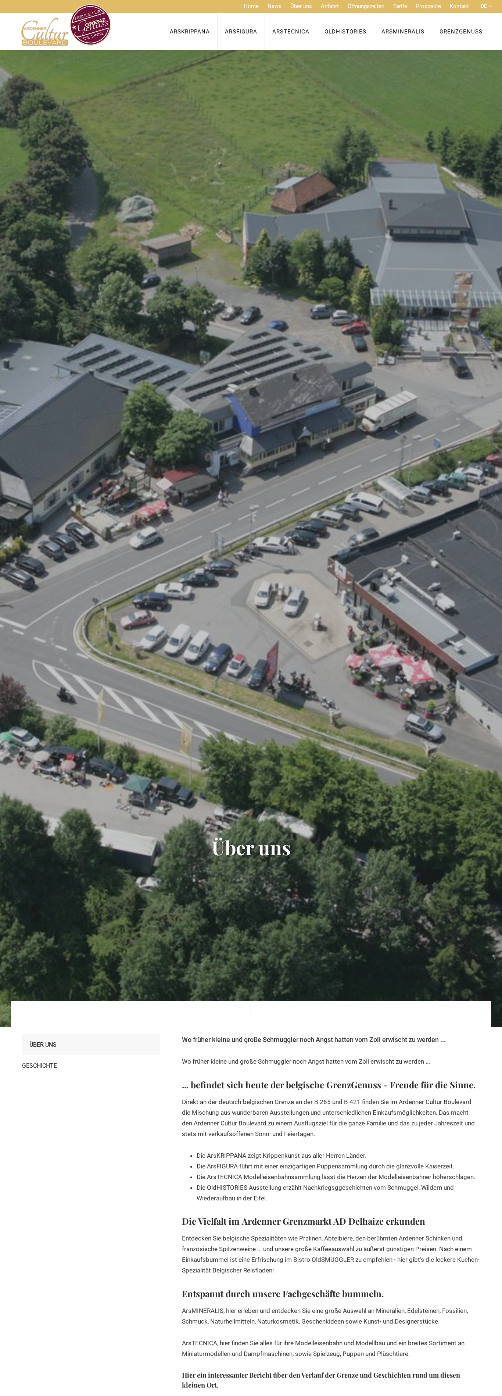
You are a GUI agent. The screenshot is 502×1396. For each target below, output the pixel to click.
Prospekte (428, 6)
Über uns (301, 6)
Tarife (400, 6)
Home (251, 6)
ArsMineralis (402, 31)
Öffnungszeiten (366, 6)
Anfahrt (330, 6)
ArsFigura (241, 31)
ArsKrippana (190, 31)
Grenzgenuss (461, 31)
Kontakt (459, 6)
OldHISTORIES (345, 31)
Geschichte (39, 1065)
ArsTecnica (290, 31)
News (275, 6)
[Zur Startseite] (66, 25)
